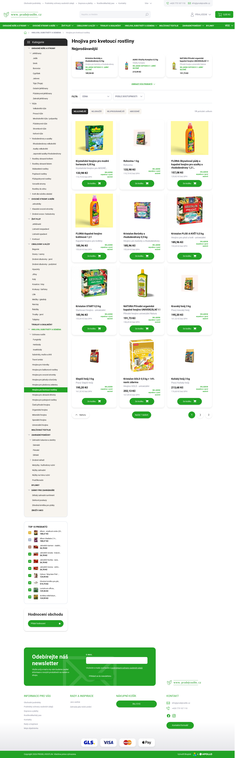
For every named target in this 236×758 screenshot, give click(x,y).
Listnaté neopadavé (40, 229)
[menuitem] (16, 25)
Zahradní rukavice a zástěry (44, 440)
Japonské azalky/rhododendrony (47, 154)
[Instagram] (174, 715)
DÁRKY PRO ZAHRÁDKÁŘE (43, 490)
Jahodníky (36, 204)
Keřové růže (38, 134)
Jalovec (36, 78)
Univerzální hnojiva (40, 425)
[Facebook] (168, 715)
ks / (136, 704)
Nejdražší (97, 111)
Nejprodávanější (115, 111)
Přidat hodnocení (38, 623)
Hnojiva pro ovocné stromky (44, 375)
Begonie (35, 249)
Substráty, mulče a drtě (42, 354)
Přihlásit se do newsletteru (100, 676)
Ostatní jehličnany (40, 88)
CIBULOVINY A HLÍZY (41, 244)
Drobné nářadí (38, 460)
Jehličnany (36, 53)
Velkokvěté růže (39, 108)
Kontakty (122, 3)
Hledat (147, 14)
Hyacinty (36, 269)
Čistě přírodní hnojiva (41, 405)
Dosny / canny (38, 254)
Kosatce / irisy (38, 284)
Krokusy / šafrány (39, 289)
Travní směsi (37, 360)
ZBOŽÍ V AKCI (37, 510)
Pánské (36, 450)
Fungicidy (37, 339)
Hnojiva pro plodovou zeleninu (45, 385)
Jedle (35, 58)
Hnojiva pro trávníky (40, 365)
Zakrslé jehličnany (40, 98)
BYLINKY (35, 485)
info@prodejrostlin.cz (181, 703)
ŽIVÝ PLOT (36, 219)
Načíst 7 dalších (141, 415)
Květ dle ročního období (42, 194)
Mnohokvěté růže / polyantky (45, 119)
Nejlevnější (80, 111)
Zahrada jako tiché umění (80, 707)
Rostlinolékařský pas (105, 3)
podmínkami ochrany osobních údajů (127, 668)
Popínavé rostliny (39, 174)
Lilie (34, 294)
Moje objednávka (31, 728)
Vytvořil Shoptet (184, 754)
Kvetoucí (36, 239)
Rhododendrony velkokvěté (44, 144)
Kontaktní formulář (180, 725)
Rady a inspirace (31, 724)
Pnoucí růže (38, 113)
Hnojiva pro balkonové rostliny (45, 370)
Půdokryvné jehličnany (42, 93)
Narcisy (35, 304)
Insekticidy (37, 350)
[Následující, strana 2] (200, 414)
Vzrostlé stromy (39, 184)
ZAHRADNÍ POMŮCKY (41, 435)
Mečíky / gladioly (39, 299)
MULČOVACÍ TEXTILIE (41, 430)
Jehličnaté (36, 224)
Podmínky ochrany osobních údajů (59, 3)
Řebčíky (35, 309)
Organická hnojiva (40, 410)
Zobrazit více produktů (142, 84)
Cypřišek (36, 73)
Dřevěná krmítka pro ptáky (43, 505)
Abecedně (134, 111)
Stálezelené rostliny (40, 169)
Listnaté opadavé (39, 234)
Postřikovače (37, 480)
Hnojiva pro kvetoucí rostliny (44, 390)
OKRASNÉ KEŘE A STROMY (43, 48)
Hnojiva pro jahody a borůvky (44, 380)
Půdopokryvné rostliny (41, 179)
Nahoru (82, 415)
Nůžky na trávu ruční (41, 475)
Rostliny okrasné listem (42, 164)
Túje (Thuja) (38, 83)
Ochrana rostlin (38, 334)
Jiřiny (34, 274)
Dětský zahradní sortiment (43, 495)
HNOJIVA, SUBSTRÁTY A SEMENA (46, 329)
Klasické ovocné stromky (42, 209)
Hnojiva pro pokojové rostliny (44, 400)
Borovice (36, 68)
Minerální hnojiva (39, 415)
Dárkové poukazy (39, 500)
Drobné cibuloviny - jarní (42, 259)
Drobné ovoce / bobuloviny (43, 214)
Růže (34, 103)
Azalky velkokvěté (40, 149)
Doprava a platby (85, 3)
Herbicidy (37, 345)
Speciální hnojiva (39, 420)
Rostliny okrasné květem (42, 159)
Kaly (34, 279)
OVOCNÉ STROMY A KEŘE (43, 199)
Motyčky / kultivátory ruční (43, 465)
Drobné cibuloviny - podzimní (44, 264)
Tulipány (35, 319)
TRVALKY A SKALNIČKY (42, 324)
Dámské (36, 445)
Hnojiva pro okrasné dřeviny (44, 395)
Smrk (35, 63)
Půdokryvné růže (40, 124)
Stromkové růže (39, 129)
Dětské (36, 455)
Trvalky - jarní (37, 314)
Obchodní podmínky (32, 3)
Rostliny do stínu (39, 189)
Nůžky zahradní (38, 470)
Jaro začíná (75, 702)
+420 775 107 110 (179, 708)
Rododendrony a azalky (42, 139)
